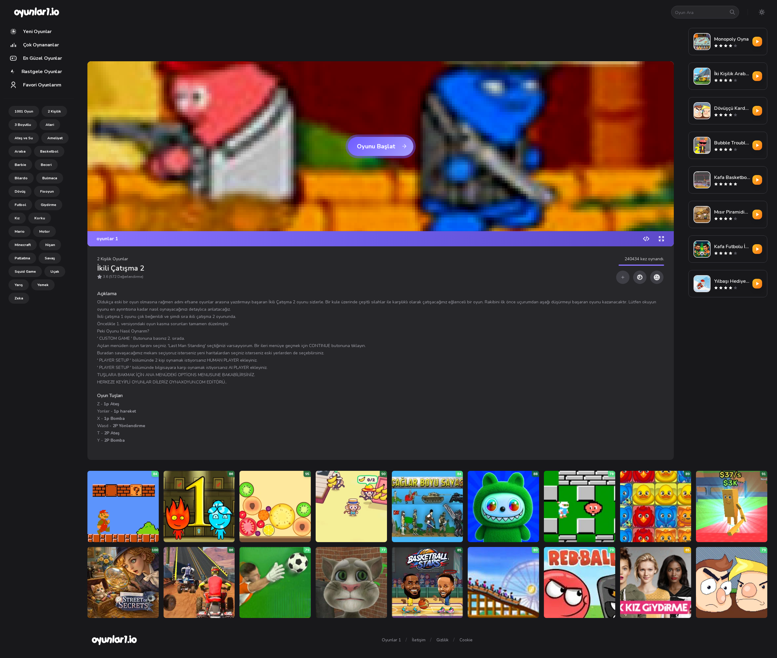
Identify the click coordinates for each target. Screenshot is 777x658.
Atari (50, 124)
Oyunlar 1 (391, 640)
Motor (44, 231)
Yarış (19, 284)
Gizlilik (442, 640)
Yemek (43, 284)
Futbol (20, 204)
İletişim (419, 640)
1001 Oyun (24, 111)
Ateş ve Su (24, 138)
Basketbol (49, 151)
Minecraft (23, 244)
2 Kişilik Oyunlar (112, 259)
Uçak (54, 271)
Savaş (50, 258)
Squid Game (25, 271)
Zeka (19, 298)
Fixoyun (47, 191)
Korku (39, 218)
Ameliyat (55, 138)
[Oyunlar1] (36, 12)
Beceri (46, 164)
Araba (20, 151)
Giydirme (48, 204)
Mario (20, 231)
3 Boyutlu (23, 124)
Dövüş (20, 191)
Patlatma (22, 258)
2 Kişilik (54, 111)
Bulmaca (49, 178)
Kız (17, 218)
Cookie (466, 640)
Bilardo (21, 178)
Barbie (20, 164)
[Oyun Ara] (732, 12)
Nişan (50, 244)
